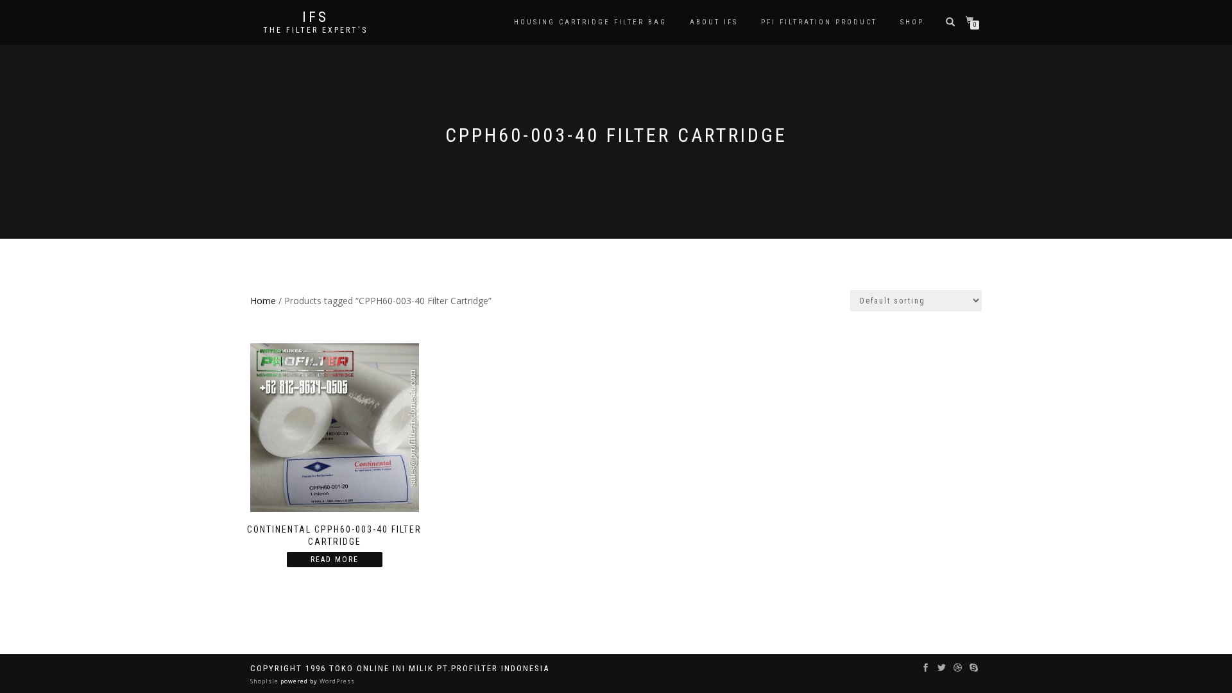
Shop (912, 22)
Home (263, 301)
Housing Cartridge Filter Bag (590, 22)
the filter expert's (315, 30)
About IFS (714, 22)
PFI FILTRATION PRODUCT (819, 22)
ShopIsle (265, 681)
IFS (315, 17)
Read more (335, 559)
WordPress (336, 681)
